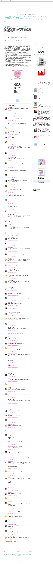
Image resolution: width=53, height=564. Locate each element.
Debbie (9, 231)
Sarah (9, 107)
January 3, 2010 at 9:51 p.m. (12, 155)
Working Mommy (11, 198)
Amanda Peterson (11, 126)
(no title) (39, 81)
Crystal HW (10, 209)
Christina (9, 409)
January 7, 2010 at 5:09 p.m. (12, 240)
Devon (9, 373)
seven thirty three (11, 317)
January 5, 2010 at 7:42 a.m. (12, 203)
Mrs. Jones (10, 131)
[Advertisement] (10, 547)
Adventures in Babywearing (42, 128)
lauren (9, 378)
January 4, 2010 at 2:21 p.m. (12, 167)
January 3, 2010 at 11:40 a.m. (13, 134)
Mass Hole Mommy (11, 169)
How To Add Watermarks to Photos (40, 122)
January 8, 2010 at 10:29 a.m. (13, 485)
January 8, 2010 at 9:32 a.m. (12, 417)
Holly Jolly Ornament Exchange (23, 44)
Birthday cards (10, 157)
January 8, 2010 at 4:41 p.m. (12, 534)
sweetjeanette (10, 461)
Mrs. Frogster (10, 487)
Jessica (9, 292)
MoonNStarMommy (11, 524)
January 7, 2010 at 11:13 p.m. (13, 300)
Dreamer (9, 247)
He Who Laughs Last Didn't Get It (14, 441)
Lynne (9, 455)
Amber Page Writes (11, 173)
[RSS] (20, 561)
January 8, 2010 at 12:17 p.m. (13, 495)
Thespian (39, 109)
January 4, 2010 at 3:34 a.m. (12, 160)
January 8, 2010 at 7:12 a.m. (12, 351)
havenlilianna (10, 151)
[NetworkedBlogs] (41, 181)
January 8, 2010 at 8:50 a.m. (12, 403)
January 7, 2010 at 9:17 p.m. (12, 256)
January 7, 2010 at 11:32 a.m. (13, 235)
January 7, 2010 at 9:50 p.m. (12, 278)
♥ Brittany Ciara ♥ (11, 296)
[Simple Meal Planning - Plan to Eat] (39, 19)
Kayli (9, 492)
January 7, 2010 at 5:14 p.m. (12, 245)
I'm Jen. (9, 136)
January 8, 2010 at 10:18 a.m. (13, 459)
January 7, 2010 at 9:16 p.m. (12, 251)
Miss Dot (9, 280)
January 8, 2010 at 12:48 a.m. (13, 310)
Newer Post (5, 551)
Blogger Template (24, 561)
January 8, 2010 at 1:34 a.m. (12, 315)
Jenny (9, 364)
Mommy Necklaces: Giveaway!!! (43, 88)
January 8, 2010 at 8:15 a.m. (12, 376)
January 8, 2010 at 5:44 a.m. (12, 325)
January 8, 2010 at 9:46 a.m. (12, 444)
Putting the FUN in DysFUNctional (14, 189)
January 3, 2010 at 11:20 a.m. (13, 129)
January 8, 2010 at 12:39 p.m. (13, 499)
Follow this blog (41, 182)
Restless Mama (10, 184)
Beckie (9, 418)
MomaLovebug (12, 45)
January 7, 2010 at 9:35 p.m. (12, 267)
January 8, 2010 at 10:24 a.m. (13, 468)
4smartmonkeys (11, 241)
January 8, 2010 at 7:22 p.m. (12, 539)
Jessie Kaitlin (10, 116)
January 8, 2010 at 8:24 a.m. (12, 391)
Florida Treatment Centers (43, 78)
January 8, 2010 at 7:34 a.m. (12, 362)
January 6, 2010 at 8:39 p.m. (12, 222)
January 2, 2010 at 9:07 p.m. (12, 110)
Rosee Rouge (10, 515)
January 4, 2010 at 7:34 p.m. (12, 187)
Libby (9, 477)
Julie (9, 433)
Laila (9, 122)
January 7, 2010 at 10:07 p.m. (13, 290)
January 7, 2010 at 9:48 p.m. (12, 272)
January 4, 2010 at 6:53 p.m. (12, 177)
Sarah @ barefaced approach (13, 146)
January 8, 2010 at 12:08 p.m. (13, 490)
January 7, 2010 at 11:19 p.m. (13, 305)
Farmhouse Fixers (11, 252)
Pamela (9, 336)
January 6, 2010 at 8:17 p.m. (12, 218)
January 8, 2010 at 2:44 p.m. (12, 522)
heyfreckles (10, 140)
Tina (9, 224)
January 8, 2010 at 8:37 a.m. (12, 397)
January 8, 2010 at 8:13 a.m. (12, 371)
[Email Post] (12, 27)
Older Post (30, 551)
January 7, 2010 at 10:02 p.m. (13, 285)
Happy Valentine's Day (20, 158)
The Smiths (10, 179)
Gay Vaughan (10, 263)
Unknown (9, 258)
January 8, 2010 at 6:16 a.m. (12, 330)
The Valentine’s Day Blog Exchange (17, 26)
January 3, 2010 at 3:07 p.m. (12, 144)
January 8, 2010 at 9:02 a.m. (12, 412)
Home (18, 551)
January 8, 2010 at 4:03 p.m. (12, 528)
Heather (9, 302)
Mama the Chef (10, 269)
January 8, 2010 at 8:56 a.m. (12, 407)
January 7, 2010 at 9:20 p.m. (12, 262)
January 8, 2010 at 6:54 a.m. (12, 340)
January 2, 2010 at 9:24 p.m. (12, 120)
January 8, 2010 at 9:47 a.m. (12, 449)
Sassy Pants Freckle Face (12, 353)
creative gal (10, 237)
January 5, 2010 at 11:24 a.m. (13, 212)
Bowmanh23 (10, 424)
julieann (9, 287)
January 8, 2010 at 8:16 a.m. (12, 381)
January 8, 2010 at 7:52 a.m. (12, 367)
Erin (8, 414)
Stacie (9, 358)
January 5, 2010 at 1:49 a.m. (12, 192)
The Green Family (11, 519)
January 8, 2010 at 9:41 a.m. (12, 427)
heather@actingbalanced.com (13, 312)
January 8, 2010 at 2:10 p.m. (12, 513)
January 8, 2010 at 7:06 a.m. (12, 345)
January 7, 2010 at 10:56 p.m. (13, 295)
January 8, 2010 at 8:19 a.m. (12, 385)
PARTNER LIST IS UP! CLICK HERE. (19, 37)
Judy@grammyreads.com (12, 342)
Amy (9, 387)
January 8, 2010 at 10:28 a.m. (13, 475)
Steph (9, 322)
